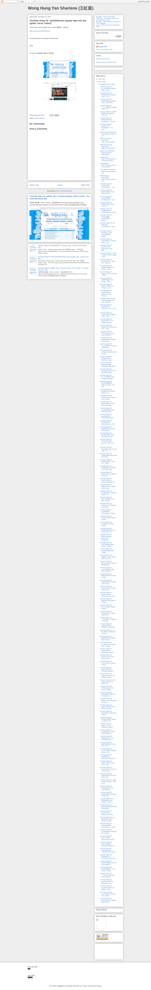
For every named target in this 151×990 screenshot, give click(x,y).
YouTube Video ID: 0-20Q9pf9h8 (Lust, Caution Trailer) (107, 800)
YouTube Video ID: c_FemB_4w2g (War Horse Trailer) (107, 875)
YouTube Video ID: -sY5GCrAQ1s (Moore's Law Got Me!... (108, 397)
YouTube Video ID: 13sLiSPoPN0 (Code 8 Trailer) (108, 517)
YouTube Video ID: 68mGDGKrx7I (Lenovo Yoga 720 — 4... (108, 449)
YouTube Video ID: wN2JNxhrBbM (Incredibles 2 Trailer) (107, 825)
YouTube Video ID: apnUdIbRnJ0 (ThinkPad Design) (107, 416)
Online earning (39, 118)
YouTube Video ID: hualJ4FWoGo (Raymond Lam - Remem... (106, 293)
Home (60, 185)
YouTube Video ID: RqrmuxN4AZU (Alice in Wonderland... (108, 563)
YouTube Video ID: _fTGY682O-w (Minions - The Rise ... (108, 619)
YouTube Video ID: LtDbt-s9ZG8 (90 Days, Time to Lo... (108, 781)
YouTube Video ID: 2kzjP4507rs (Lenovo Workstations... (107, 428)
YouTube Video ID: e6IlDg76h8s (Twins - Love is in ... (107, 204)
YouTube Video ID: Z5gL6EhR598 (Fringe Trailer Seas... (108, 581)
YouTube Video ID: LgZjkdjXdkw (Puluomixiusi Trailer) (107, 511)
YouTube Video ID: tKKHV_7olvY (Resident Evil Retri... (108, 700)
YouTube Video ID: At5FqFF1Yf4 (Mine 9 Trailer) (107, 600)
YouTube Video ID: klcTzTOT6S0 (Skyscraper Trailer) (107, 837)
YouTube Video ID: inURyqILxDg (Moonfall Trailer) (108, 352)
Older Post (85, 185)
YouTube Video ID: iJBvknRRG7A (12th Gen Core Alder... (107, 403)
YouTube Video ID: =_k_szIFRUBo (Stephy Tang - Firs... (108, 107)
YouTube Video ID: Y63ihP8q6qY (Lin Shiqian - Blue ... (106, 279)
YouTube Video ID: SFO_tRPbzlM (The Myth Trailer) (107, 499)
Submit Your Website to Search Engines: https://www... (107, 152)
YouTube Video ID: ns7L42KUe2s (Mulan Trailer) (107, 663)
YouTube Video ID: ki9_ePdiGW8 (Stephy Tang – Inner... (108, 88)
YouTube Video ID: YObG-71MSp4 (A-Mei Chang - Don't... (108, 254)
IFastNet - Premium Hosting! (105, 17)
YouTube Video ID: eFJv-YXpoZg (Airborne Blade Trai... (108, 681)
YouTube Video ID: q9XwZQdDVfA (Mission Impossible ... (108, 806)
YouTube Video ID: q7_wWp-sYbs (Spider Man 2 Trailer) (108, 644)
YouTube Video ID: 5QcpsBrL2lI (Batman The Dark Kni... (107, 694)
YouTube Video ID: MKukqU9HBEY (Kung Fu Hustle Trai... (108, 719)
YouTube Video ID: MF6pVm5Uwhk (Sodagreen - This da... (108, 119)
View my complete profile (104, 49)
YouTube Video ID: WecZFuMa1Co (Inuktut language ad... (108, 480)
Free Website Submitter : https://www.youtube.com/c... (108, 171)
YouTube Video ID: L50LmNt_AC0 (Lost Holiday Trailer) (107, 675)
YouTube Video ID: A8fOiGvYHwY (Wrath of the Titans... (108, 486)
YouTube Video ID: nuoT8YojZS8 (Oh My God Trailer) (107, 894)
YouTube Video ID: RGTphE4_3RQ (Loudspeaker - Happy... (106, 233)
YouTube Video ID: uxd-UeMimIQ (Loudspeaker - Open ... (107, 225)
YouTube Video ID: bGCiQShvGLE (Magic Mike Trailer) (108, 900)
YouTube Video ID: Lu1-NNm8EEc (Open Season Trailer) (107, 819)
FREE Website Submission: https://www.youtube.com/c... (108, 178)
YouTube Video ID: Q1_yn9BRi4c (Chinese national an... (108, 345)
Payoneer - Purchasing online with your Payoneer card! (107, 19)
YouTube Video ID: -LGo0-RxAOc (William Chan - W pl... (108, 314)
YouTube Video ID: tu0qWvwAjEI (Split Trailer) (107, 550)
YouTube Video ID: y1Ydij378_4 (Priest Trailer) (107, 524)
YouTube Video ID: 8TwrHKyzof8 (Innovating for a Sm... (108, 422)
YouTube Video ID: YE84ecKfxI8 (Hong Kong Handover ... (107, 333)
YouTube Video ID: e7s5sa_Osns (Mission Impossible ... (108, 505)
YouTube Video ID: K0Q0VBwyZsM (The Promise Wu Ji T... (107, 530)
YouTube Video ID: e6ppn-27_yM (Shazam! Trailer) (106, 725)
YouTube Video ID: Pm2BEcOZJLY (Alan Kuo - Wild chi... (107, 261)
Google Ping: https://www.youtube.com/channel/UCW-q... (108, 158)
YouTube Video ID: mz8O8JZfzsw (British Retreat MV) (108, 339)
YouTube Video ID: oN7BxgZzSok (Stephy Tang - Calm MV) (108, 101)
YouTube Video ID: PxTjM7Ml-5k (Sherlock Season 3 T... (108, 492)
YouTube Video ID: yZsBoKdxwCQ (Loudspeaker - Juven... (108, 210)
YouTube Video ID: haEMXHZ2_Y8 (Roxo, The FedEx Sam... (108, 467)
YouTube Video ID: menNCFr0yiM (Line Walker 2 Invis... (107, 887)
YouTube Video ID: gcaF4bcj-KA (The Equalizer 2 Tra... (106, 881)
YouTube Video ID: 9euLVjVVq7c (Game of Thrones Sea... (108, 769)
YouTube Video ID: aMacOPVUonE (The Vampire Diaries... (107, 706)
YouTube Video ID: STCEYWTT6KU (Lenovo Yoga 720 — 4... (107, 441)
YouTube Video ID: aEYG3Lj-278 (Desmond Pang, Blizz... (106, 247)
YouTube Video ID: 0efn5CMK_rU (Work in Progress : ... (108, 474)
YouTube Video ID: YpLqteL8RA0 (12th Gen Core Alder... (107, 409)
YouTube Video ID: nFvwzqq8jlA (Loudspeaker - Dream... (106, 217)
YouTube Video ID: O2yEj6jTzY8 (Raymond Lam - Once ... (108, 307)
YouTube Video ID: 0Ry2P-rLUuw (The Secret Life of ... (107, 656)
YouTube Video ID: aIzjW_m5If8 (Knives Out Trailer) (107, 762)
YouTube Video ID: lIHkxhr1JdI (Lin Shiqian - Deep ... (108, 273)
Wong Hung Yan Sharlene (104, 62)
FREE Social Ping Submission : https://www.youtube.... (108, 140)
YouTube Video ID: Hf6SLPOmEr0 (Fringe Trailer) (108, 575)
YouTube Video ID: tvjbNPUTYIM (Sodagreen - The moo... (106, 126)
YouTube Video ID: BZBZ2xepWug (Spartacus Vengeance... (106, 537)
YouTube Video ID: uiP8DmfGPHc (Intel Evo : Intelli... (107, 461)
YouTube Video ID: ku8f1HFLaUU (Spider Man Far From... (108, 556)
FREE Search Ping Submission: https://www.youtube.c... (108, 146)
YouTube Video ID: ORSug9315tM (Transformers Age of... (108, 850)
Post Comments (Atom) (64, 191)
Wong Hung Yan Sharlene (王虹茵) (60, 8)
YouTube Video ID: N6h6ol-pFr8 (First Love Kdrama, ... (106, 787)
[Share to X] (54, 115)
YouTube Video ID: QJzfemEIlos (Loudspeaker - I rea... (108, 185)
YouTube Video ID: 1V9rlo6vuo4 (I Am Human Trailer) (106, 688)
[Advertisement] (102, 951)
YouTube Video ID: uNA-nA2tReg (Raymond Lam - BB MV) (108, 300)
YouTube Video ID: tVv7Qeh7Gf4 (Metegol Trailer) (108, 712)
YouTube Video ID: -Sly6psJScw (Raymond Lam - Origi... (108, 326)
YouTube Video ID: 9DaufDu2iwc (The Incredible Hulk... (107, 737)
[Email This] (50, 115)
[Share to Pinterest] (58, 115)
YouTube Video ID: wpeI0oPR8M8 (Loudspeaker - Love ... (108, 198)
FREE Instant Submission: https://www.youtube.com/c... (108, 133)
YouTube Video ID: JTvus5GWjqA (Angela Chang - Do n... (108, 750)
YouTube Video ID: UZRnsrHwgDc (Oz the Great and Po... (108, 862)
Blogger (98, 986)
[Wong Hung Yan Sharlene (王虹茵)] (29, 969)
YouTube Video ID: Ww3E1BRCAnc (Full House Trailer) (107, 868)
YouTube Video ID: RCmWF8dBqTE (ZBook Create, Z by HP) (107, 384)
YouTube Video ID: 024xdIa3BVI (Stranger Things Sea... (108, 794)
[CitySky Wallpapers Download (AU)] (30, 977)
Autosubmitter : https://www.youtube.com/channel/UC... (108, 165)
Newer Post (34, 185)
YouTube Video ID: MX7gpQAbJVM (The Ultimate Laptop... (107, 370)
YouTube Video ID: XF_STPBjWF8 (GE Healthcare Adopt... (107, 377)
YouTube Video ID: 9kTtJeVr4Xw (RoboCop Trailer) (106, 812)
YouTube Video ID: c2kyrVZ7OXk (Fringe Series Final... (107, 588)
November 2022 (105, 84)
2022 (100, 82)
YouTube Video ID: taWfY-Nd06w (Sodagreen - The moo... (108, 113)
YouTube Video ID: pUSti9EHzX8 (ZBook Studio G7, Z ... (107, 391)
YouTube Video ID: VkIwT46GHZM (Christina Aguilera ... (107, 669)
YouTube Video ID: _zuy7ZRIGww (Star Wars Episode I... (107, 569)
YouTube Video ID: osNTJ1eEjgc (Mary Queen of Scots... (107, 544)
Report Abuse (101, 910)
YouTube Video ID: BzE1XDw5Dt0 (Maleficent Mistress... (108, 844)
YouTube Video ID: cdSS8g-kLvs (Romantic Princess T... (108, 756)
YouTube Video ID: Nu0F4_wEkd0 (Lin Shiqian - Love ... (107, 286)
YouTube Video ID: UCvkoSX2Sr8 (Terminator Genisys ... (108, 594)
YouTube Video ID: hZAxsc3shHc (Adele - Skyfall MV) (108, 613)
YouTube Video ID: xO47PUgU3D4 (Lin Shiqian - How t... (107, 267)
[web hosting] (102, 939)
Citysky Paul (102, 46)
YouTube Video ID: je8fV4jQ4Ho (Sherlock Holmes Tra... (108, 775)
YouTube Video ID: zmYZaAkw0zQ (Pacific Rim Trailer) (108, 831)
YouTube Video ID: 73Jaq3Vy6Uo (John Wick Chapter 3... (107, 731)
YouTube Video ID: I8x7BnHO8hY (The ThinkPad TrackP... (107, 434)
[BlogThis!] (52, 115)
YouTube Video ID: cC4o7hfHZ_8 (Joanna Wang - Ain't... (108, 240)
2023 (100, 79)
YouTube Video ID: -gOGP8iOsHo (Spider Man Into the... (107, 638)
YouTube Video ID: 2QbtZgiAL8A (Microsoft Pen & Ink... (108, 455)
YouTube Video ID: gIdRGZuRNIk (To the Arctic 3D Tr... (107, 744)
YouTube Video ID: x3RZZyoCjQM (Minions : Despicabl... (108, 625)
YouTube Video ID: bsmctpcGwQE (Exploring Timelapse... (108, 364)
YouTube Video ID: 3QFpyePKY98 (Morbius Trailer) (106, 358)
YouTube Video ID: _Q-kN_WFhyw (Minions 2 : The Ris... (108, 631)
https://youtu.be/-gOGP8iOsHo (39, 31)
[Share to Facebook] (56, 115)
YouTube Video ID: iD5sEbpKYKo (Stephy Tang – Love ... (108, 94)
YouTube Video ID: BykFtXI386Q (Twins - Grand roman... (108, 191)
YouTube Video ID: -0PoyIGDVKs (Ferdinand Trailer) (107, 650)
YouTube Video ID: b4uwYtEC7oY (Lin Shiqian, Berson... (107, 320)
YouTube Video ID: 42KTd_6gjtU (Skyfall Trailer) (107, 606)
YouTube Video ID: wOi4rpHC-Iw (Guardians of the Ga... (108, 856)
